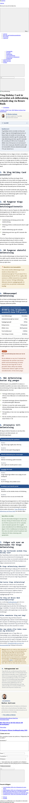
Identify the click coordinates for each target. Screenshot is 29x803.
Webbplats (2, 759)
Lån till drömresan (10, 55)
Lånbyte (2, 3)
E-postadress (3, 756)
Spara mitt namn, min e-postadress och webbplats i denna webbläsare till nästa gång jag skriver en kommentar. (14, 762)
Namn (2, 753)
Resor (7, 718)
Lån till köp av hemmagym (12, 57)
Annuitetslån (9, 51)
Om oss (5, 797)
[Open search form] (12, 70)
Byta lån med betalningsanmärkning (12, 35)
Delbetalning (3, 718)
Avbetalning (6, 107)
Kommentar (3, 740)
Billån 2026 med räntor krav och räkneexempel (14, 791)
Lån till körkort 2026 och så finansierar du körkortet (15, 790)
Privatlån (8, 52)
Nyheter (5, 62)
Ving (16, 718)
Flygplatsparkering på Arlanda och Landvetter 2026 (15, 792)
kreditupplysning (12, 602)
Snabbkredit (9, 58)
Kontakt (5, 798)
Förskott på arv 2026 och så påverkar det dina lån (15, 794)
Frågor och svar (7, 61)
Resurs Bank (12, 718)
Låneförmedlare (7, 59)
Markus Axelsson (18, 110)
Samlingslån (9, 54)
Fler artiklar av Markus (9, 715)
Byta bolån (5, 36)
